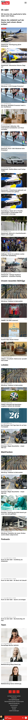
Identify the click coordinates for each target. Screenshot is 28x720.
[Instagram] (14, 691)
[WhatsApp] (17, 691)
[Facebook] (10, 691)
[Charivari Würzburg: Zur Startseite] (5, 3)
